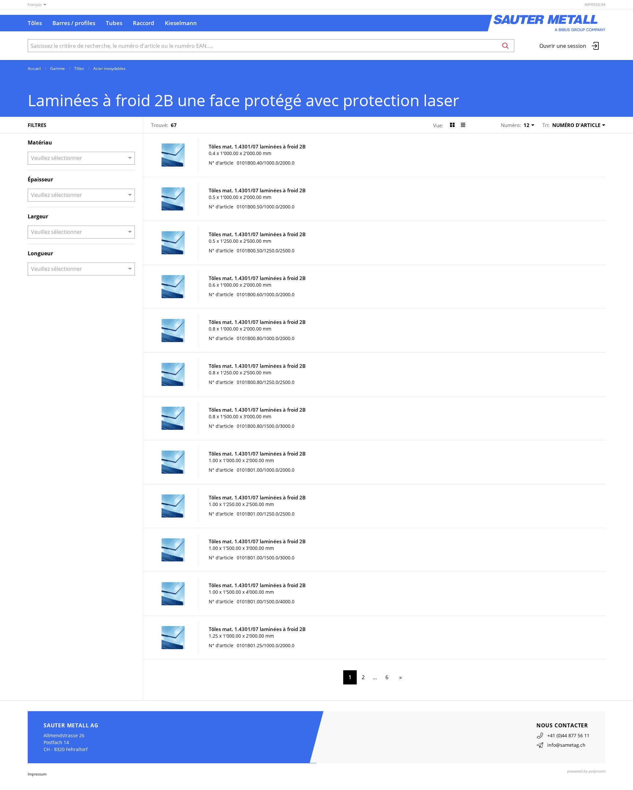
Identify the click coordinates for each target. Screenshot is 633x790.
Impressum (595, 4)
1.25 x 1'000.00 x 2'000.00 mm (241, 636)
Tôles (79, 68)
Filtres (37, 125)
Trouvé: (159, 125)
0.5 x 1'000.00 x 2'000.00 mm (240, 197)
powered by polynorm (586, 771)
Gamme (57, 68)
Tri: (546, 125)
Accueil (34, 68)
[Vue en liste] (463, 125)
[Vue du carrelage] (452, 125)
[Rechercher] (505, 45)
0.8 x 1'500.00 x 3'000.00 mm (240, 416)
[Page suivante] (399, 677)
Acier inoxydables (109, 68)
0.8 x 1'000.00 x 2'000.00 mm (240, 329)
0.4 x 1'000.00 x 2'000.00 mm (240, 153)
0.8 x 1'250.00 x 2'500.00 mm (240, 372)
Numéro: (511, 125)
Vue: (438, 125)
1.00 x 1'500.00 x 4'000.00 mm (241, 592)
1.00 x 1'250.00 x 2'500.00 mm (241, 504)
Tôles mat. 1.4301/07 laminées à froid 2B (257, 146)
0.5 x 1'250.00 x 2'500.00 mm (240, 241)
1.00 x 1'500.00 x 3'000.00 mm (241, 548)
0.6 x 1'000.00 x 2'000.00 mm (240, 285)
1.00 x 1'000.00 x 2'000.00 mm (241, 460)
